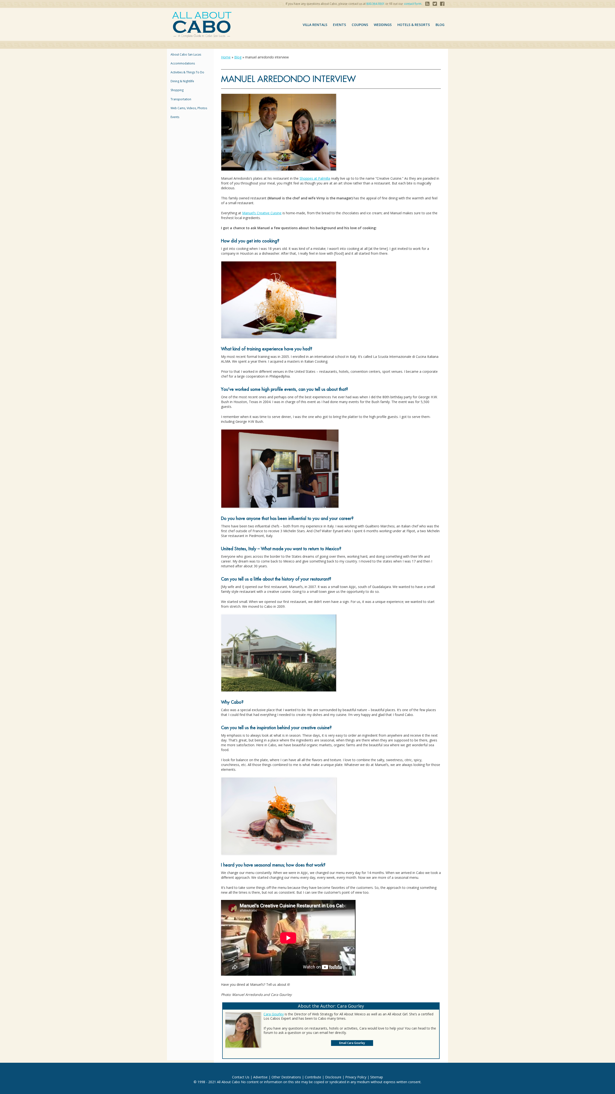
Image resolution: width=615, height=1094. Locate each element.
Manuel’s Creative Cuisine (262, 213)
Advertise (260, 1077)
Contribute (313, 1077)
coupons (360, 24)
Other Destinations (286, 1077)
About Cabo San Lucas (186, 54)
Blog (440, 24)
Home (226, 57)
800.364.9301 (375, 4)
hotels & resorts (413, 24)
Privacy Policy (355, 1077)
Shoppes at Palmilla (315, 178)
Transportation (181, 99)
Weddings (383, 24)
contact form (412, 4)
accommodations (183, 63)
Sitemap (376, 1077)
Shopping (177, 90)
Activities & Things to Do (187, 72)
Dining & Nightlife (182, 81)
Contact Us (240, 1077)
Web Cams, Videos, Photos (189, 108)
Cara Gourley (274, 1014)
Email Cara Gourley (352, 1043)
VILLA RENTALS (315, 24)
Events (339, 24)
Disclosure (333, 1077)
